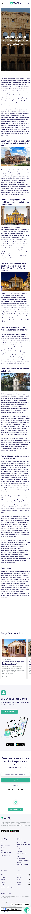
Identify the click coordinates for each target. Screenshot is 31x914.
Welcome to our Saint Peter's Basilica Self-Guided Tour (23, 844)
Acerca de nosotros (5, 845)
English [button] (3, 893)
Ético (18, 856)
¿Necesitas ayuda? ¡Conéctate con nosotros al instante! (23, 860)
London (3, 877)
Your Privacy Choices (13, 909)
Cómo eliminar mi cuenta (22, 864)
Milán (2, 884)
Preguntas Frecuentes (6, 852)
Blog (2, 850)
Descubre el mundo (8, 711)
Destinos (3, 847)
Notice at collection (8, 912)
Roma (2, 874)
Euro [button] (10, 893)
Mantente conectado (15, 809)
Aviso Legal (19, 849)
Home (2, 843)
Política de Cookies (21, 853)
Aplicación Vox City (5, 855)
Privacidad (19, 851)
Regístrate (15, 780)
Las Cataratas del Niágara (7, 887)
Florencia (3, 882)
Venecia (3, 879)
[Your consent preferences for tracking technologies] (28, 911)
